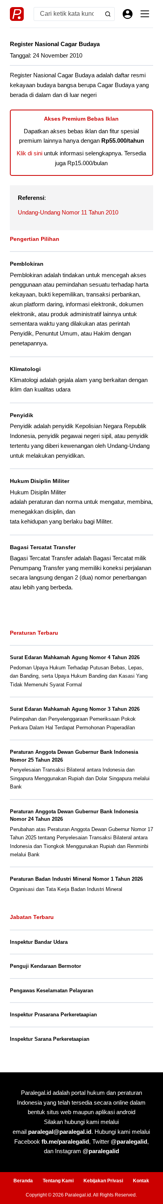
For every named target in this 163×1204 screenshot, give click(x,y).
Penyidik (21, 415)
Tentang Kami (58, 1180)
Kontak (141, 1180)
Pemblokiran (27, 264)
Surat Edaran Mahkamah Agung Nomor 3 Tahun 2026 (75, 709)
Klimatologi (25, 369)
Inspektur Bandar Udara (39, 942)
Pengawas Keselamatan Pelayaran (51, 990)
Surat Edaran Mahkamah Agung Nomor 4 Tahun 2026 (75, 657)
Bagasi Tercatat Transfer (43, 547)
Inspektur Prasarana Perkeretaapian (53, 1015)
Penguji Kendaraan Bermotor (45, 966)
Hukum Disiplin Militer (39, 481)
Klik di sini (29, 153)
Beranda (23, 1180)
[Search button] (107, 14)
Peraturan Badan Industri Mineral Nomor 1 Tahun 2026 (76, 879)
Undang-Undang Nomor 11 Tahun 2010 (68, 212)
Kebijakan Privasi (103, 1180)
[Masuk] (128, 14)
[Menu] (144, 13)
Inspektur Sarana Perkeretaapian (49, 1039)
